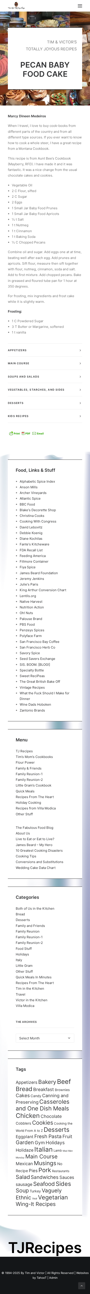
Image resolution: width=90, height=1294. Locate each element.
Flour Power (25, 762)
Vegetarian (53, 1197)
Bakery (47, 1081)
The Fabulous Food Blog (34, 828)
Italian (43, 1149)
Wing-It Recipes (36, 1204)
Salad (23, 1177)
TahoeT (42, 1277)
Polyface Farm (31, 636)
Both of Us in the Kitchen (35, 908)
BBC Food (27, 504)
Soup (22, 1190)
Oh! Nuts (26, 613)
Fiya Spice (28, 567)
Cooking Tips (26, 856)
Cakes (23, 1095)
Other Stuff (24, 814)
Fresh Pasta (48, 1136)
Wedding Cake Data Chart (35, 868)
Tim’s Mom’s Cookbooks (34, 757)
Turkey (35, 1191)
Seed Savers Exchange (37, 659)
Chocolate (51, 1116)
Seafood (44, 1183)
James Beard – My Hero (34, 845)
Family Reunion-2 (29, 780)
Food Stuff (24, 949)
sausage (24, 1184)
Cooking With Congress (38, 521)
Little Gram (24, 966)
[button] (80, 6)
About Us (23, 833)
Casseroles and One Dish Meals (42, 1105)
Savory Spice (30, 653)
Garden (25, 1142)
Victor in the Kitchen (31, 1000)
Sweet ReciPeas (32, 676)
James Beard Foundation (39, 573)
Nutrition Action (32, 607)
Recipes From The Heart (35, 797)
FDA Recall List (31, 550)
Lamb (58, 1151)
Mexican (24, 1163)
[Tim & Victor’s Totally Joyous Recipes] (16, 6)
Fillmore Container (34, 561)
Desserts (23, 920)
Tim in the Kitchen (30, 988)
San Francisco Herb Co (37, 647)
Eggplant (24, 1136)
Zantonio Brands (32, 710)
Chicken (28, 1115)
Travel (20, 994)
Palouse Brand (31, 619)
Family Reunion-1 (29, 774)
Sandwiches (45, 1177)
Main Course (41, 1156)
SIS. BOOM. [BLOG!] (35, 664)
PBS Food (27, 624)
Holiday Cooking (28, 802)
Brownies (62, 1090)
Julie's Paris (29, 584)
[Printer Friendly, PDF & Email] (26, 433)
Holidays (22, 954)
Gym (40, 1142)
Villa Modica (25, 1006)
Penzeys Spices (32, 630)
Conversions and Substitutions (39, 862)
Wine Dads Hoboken (35, 704)
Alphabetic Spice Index (37, 481)
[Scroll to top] (81, 1285)
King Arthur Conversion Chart (43, 590)
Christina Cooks (32, 516)
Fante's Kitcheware (34, 544)
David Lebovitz (31, 527)
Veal (34, 1198)
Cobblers (23, 1123)
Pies (33, 1170)
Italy (19, 960)
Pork (44, 1170)
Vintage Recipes (32, 687)
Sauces (66, 1177)
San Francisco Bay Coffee (39, 642)
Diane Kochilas (31, 538)
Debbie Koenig (31, 533)
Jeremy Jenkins (32, 579)
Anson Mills (29, 487)
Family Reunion (28, 931)
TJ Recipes (24, 751)
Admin (53, 1277)
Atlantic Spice (30, 498)
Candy (36, 1096)
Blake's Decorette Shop (38, 510)
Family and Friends (30, 926)
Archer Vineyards (33, 493)
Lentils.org (28, 596)
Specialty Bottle (32, 670)
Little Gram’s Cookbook (33, 785)
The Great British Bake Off (40, 681)
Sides (63, 1183)
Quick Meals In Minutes (34, 977)
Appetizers (26, 1082)
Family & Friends (29, 768)
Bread (20, 914)
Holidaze (24, 1150)
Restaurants (60, 1171)
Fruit (67, 1136)
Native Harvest (31, 601)
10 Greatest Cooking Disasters (39, 850)
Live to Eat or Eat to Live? (35, 839)
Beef (64, 1081)
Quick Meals (25, 791)
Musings (45, 1163)
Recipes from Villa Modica (36, 808)
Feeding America (33, 556)
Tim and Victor (35, 1273)
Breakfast (43, 1089)
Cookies (42, 1122)
